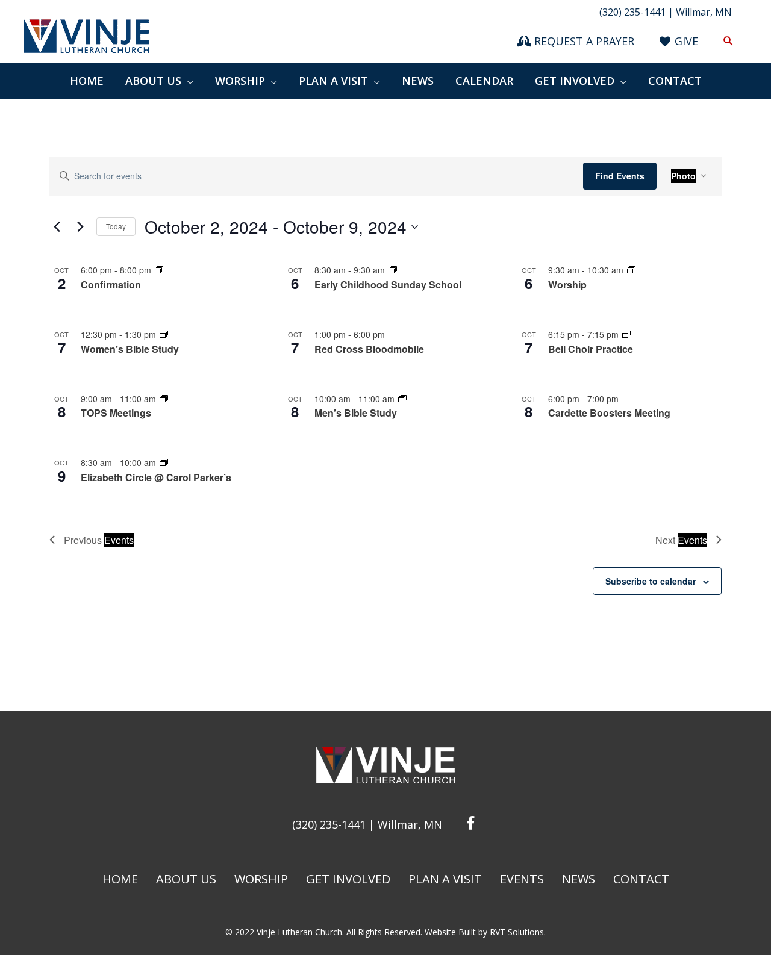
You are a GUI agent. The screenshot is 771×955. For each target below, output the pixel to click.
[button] (728, 41)
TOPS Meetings (116, 413)
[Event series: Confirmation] (159, 270)
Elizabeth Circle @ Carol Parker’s (156, 477)
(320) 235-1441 (329, 824)
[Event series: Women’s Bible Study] (164, 334)
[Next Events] (80, 227)
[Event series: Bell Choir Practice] (626, 334)
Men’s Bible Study (355, 413)
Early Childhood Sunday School (387, 284)
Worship (567, 284)
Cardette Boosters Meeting (609, 413)
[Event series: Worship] (631, 270)
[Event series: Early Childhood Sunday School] (393, 270)
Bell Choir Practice (590, 349)
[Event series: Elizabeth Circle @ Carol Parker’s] (164, 462)
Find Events (620, 176)
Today (116, 226)
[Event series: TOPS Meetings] (164, 399)
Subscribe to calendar (650, 581)
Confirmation (111, 284)
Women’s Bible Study (130, 349)
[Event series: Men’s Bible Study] (402, 399)
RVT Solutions (517, 932)
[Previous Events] (56, 227)
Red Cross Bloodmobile (369, 349)
